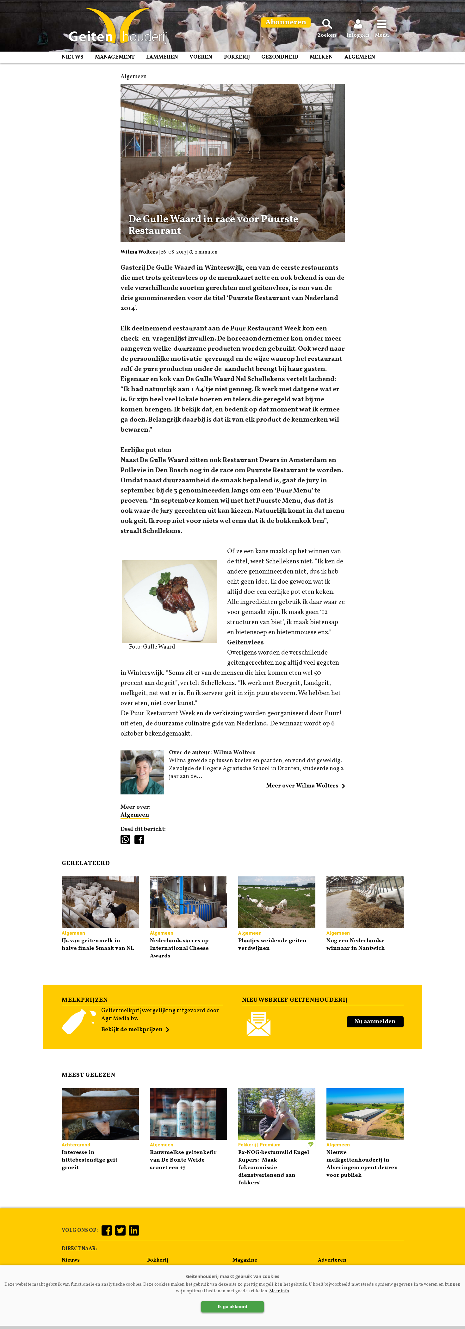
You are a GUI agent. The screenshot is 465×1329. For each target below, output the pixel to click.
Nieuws (73, 57)
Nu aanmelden (375, 1022)
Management (115, 57)
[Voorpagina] (115, 26)
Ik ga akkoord (232, 1306)
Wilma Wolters (139, 252)
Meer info (279, 1291)
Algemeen (359, 57)
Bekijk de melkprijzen (132, 1030)
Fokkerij (237, 57)
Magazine (244, 1260)
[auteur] (142, 793)
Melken (321, 57)
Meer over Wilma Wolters (302, 786)
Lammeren (162, 57)
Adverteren (332, 1260)
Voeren (200, 57)
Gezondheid (279, 57)
